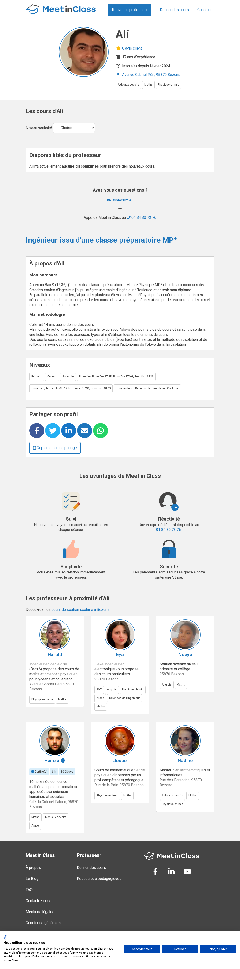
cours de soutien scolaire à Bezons (80, 609)
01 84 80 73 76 (143, 217)
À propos (33, 867)
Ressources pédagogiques (99, 878)
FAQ (29, 889)
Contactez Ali (122, 200)
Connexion (205, 10)
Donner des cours (174, 10)
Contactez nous (38, 900)
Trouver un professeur (130, 10)
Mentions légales (40, 912)
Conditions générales (43, 923)
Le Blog (32, 878)
